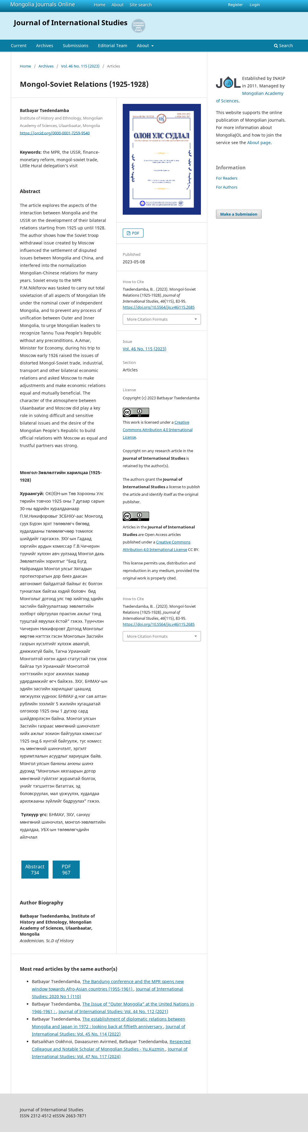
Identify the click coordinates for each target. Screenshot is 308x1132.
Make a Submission (238, 214)
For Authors (226, 187)
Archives (44, 45)
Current (18, 45)
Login (255, 4)
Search (285, 45)
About (118, 5)
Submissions (75, 45)
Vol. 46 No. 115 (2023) (80, 66)
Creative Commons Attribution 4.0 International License (157, 429)
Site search (141, 5)
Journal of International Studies (71, 22)
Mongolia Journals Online (42, 4)
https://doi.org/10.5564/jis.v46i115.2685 (159, 307)
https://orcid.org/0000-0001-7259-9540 (55, 132)
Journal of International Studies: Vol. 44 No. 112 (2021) (113, 1011)
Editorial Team (112, 45)
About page (259, 142)
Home (100, 5)
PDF (135, 233)
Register (235, 4)
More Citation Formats (147, 319)
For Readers (226, 178)
